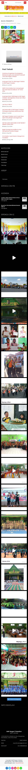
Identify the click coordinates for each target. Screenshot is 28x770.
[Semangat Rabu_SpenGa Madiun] (14, 258)
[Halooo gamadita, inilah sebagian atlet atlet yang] (14, 497)
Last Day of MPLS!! (7, 104)
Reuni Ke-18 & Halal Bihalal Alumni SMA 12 (10, 206)
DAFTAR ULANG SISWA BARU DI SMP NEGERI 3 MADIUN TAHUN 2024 (13, 123)
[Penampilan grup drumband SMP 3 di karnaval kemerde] (14, 391)
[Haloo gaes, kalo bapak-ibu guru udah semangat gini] (14, 524)
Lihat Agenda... (4, 200)
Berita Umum (4, 154)
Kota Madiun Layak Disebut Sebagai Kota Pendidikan (13, 137)
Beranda (14, 16)
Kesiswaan (4, 160)
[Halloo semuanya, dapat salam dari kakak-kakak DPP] (14, 338)
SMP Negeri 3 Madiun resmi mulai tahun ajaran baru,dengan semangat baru (13, 117)
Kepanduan (4, 157)
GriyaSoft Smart (19, 763)
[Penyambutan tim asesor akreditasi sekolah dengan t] (14, 471)
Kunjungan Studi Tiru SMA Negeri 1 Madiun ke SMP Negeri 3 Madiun (13, 82)
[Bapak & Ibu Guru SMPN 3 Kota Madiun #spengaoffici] (14, 684)
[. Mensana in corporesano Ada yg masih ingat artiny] (14, 284)
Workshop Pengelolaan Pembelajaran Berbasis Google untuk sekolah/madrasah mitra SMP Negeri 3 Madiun (13, 75)
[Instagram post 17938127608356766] (14, 311)
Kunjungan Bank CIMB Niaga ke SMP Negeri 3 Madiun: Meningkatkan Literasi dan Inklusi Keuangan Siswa (13, 98)
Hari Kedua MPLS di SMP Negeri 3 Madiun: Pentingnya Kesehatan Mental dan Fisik (13, 110)
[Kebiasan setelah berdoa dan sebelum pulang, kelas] (14, 630)
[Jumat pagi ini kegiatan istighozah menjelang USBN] (14, 577)
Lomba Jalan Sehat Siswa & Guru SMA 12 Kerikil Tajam (10, 198)
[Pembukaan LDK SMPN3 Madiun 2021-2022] (14, 231)
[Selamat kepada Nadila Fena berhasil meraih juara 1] (14, 364)
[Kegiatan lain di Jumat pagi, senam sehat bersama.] (14, 551)
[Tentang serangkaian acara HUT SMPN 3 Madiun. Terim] (14, 417)
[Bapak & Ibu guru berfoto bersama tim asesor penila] (14, 444)
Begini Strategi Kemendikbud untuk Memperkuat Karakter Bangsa (11, 130)
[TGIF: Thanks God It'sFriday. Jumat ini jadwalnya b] (14, 604)
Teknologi (3, 165)
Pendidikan (4, 162)
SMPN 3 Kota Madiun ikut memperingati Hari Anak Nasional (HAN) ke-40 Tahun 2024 (13, 89)
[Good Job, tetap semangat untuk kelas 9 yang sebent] (14, 657)
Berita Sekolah (4, 151)
